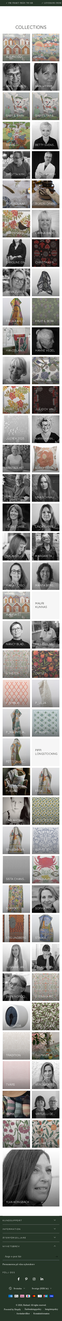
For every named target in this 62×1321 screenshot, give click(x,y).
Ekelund (26, 1305)
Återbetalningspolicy (32, 1309)
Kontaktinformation (41, 1313)
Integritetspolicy (51, 1309)
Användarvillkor (23, 1313)
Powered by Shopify (12, 1309)
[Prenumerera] (57, 1257)
